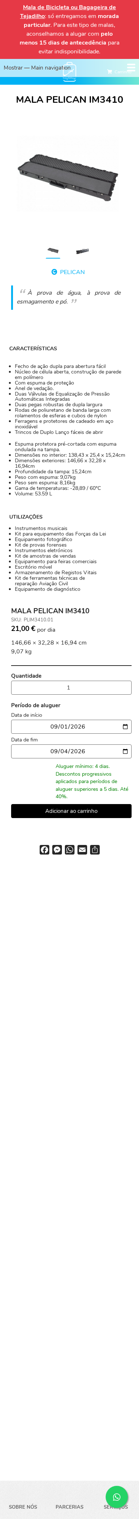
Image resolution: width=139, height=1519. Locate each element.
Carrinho (123, 72)
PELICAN (72, 272)
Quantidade (26, 676)
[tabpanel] (67, 174)
